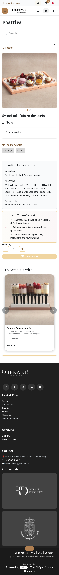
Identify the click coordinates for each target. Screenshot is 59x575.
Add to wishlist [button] (14, 144)
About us (6, 3)
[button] (38, 3)
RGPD (32, 553)
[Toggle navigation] (5, 11)
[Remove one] (5, 249)
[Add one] (22, 249)
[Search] (5, 33)
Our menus (15, 3)
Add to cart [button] (31, 256)
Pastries (9, 47)
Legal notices (21, 553)
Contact (49, 552)
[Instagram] (6, 387)
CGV (40, 552)
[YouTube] (40, 387)
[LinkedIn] (31, 387)
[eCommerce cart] (46, 10)
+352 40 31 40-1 (12, 460)
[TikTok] (23, 387)
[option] (29, 313)
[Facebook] (14, 387)
